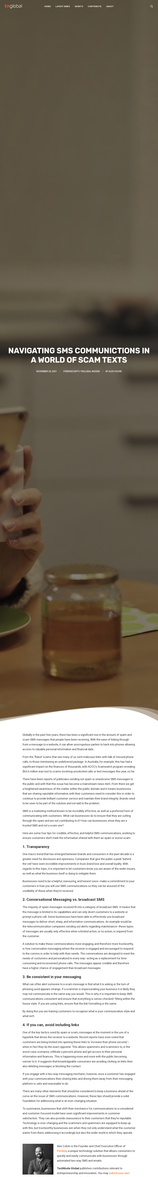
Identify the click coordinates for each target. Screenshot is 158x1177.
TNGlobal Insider (90, 371)
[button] (151, 6)
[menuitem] (47, 6)
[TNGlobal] (13, 6)
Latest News (63, 6)
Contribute (94, 6)
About (110, 6)
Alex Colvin (115, 371)
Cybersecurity (71, 371)
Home (47, 6)
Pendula (62, 1151)
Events (79, 6)
